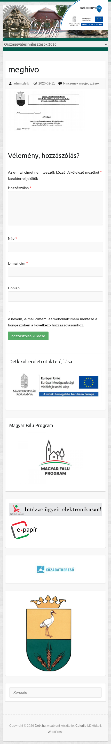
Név (12, 238)
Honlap (14, 288)
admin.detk (21, 83)
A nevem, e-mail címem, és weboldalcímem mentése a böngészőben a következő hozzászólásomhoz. (52, 322)
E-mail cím (18, 263)
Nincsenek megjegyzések (81, 83)
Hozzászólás (19, 188)
